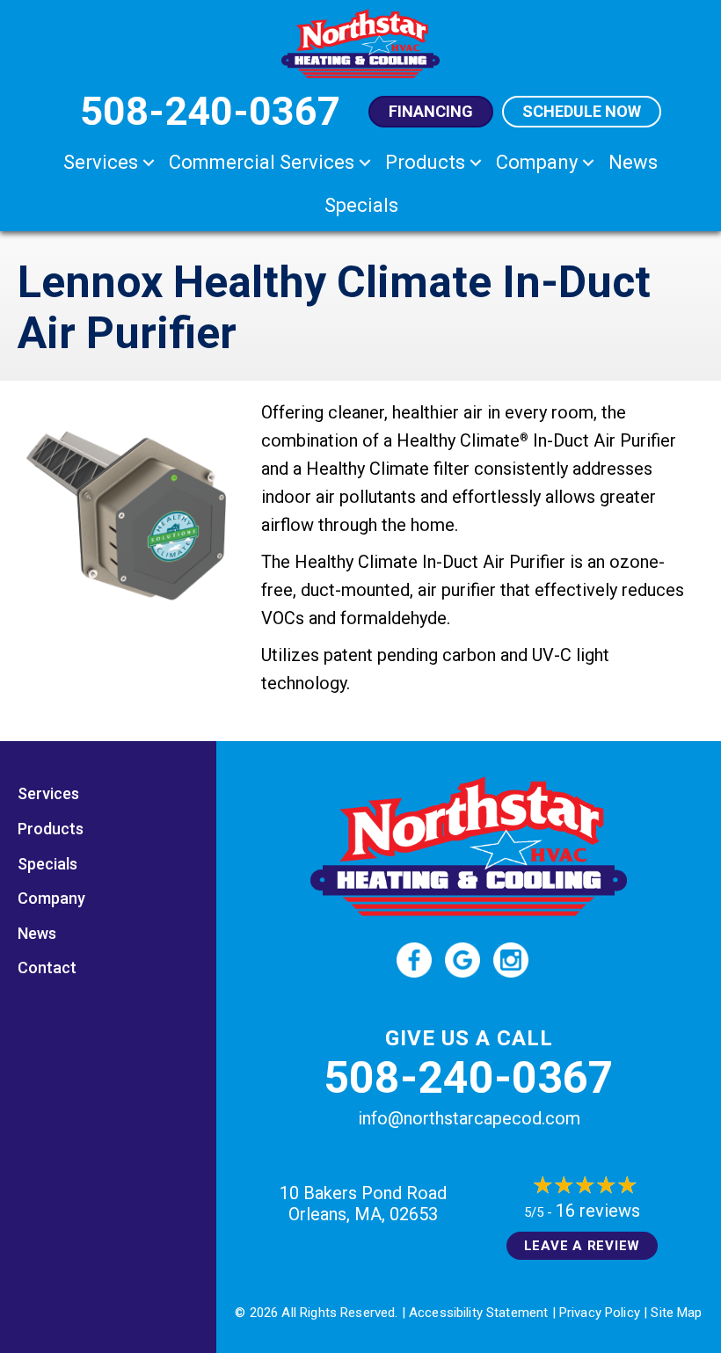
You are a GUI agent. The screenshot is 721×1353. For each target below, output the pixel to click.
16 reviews (598, 1210)
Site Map (676, 1312)
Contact (47, 967)
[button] (148, 162)
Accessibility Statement (478, 1312)
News (633, 162)
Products (425, 162)
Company (537, 162)
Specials (361, 205)
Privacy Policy (599, 1312)
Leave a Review (582, 1246)
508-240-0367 (469, 1077)
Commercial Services (261, 162)
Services (100, 162)
